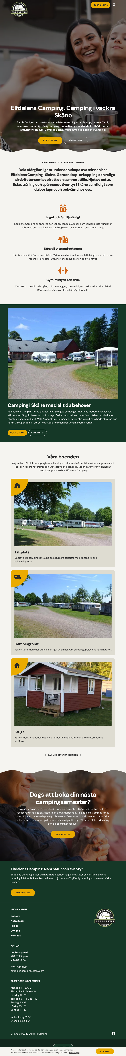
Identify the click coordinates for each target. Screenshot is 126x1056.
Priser (14, 926)
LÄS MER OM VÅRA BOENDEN (63, 755)
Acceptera (105, 1051)
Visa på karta (18, 960)
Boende (15, 916)
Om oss (15, 931)
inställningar (74, 1053)
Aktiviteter (17, 921)
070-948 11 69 (19, 967)
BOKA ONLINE (23, 893)
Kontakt (16, 936)
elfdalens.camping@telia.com (27, 971)
